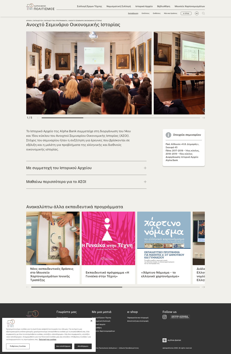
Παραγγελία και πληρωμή (137, 318)
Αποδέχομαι (83, 346)
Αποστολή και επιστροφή (137, 321)
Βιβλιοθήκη (163, 6)
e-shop (186, 13)
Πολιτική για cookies (47, 339)
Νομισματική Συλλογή (119, 6)
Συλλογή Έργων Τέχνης (89, 6)
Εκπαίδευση (133, 13)
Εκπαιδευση (38, 20)
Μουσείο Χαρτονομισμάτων (190, 6)
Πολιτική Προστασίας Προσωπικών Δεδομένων (100, 348)
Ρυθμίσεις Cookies (18, 346)
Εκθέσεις (157, 13)
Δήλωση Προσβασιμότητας (129, 348)
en (197, 13)
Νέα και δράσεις (170, 13)
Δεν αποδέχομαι (63, 346)
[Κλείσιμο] (91, 321)
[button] (203, 118)
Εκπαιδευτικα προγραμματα (55, 20)
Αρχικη (29, 20)
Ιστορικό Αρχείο (144, 6)
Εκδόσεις (145, 13)
